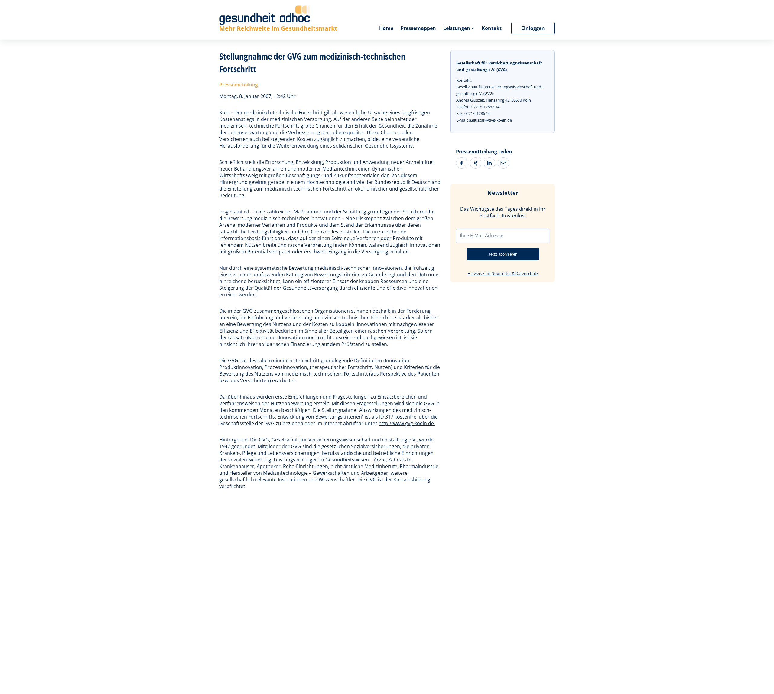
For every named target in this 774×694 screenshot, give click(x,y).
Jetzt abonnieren (502, 254)
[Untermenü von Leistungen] (472, 28)
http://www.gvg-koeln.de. (407, 423)
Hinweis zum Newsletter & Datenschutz (502, 273)
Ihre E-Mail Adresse (481, 235)
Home (386, 28)
